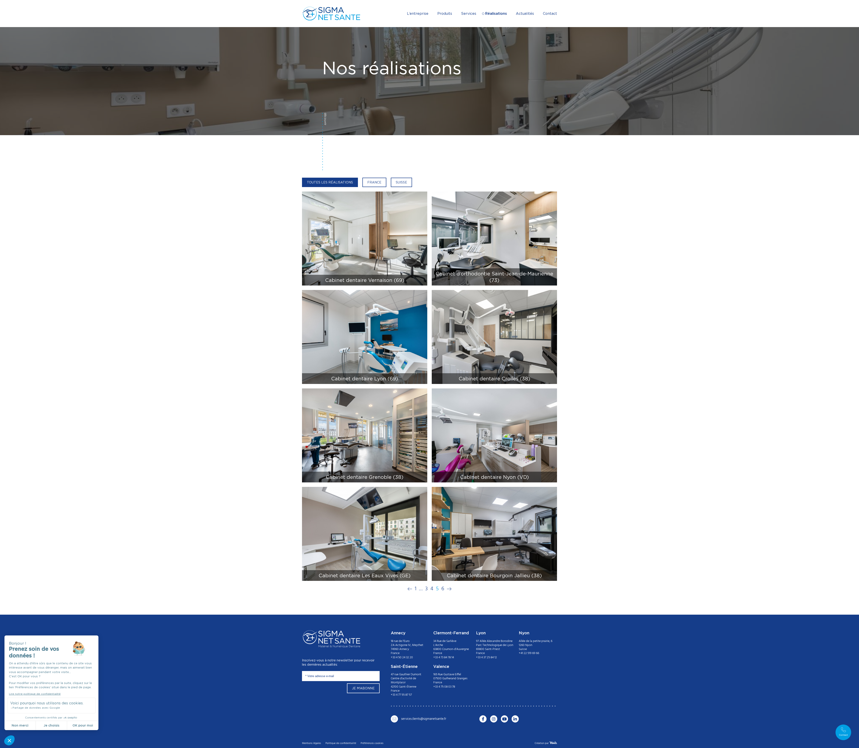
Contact (550, 13)
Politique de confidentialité (340, 743)
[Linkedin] (515, 718)
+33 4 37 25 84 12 (486, 657)
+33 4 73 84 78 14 (443, 657)
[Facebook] (483, 718)
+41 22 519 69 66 (529, 653)
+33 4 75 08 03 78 (444, 686)
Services (468, 13)
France (374, 182)
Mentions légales (311, 743)
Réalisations (496, 13)
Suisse (401, 182)
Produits (444, 13)
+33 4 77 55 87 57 (401, 695)
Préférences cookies (372, 743)
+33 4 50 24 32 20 (402, 657)
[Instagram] (493, 718)
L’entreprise (417, 13)
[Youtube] (504, 718)
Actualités (525, 13)
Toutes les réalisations (330, 182)
